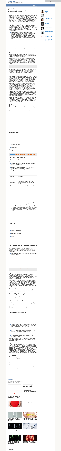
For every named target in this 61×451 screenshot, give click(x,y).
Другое (34, 5)
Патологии (10, 5)
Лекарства (30, 5)
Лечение (15, 5)
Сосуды (19, 5)
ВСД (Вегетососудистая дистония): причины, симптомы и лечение (48, 19)
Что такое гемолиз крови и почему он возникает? (49, 14)
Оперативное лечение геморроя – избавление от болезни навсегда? (49, 28)
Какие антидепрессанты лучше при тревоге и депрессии (48, 11)
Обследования (24, 5)
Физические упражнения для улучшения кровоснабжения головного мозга (48, 23)
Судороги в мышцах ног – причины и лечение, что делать (49, 32)
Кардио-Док (11, 1)
